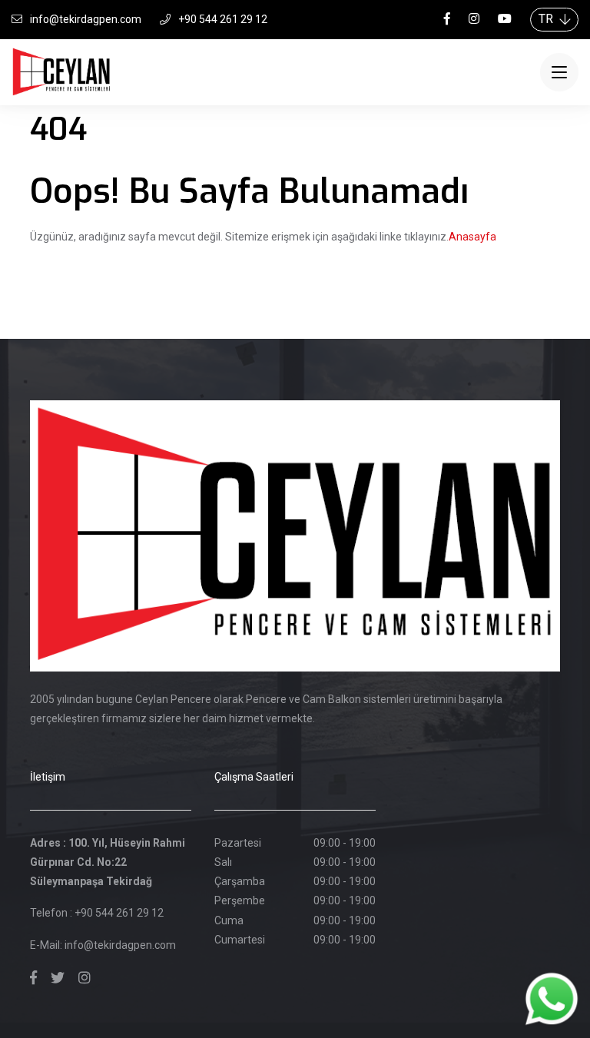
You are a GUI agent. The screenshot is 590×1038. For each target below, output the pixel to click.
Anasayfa (472, 236)
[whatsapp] (551, 999)
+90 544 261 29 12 (222, 19)
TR (549, 19)
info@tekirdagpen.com (85, 19)
